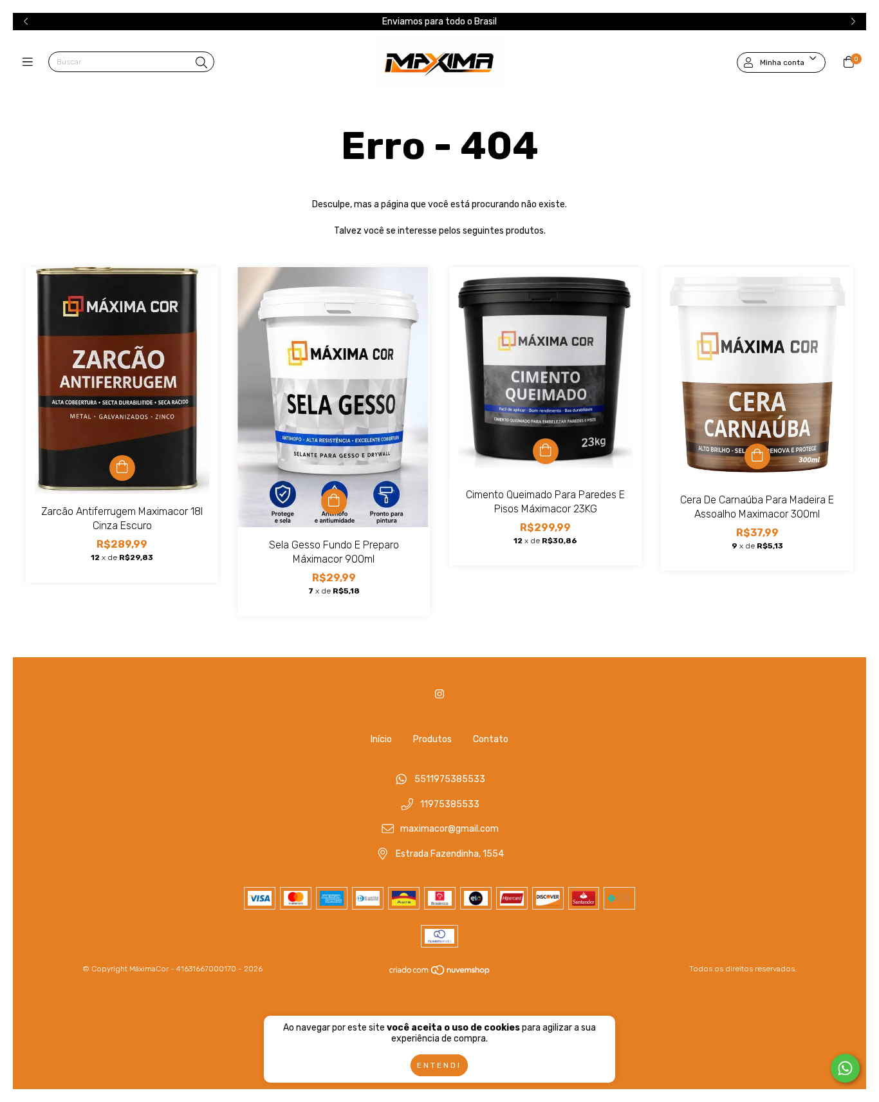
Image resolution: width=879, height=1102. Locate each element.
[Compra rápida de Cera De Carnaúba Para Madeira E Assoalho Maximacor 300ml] (757, 456)
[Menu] (30, 62)
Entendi (439, 1065)
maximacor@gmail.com (449, 829)
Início (381, 739)
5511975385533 (449, 779)
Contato (490, 739)
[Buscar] (201, 63)
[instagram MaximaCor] (439, 694)
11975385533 (449, 804)
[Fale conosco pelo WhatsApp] (845, 1068)
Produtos (432, 739)
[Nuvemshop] (440, 972)
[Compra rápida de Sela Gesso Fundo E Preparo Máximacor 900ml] (334, 501)
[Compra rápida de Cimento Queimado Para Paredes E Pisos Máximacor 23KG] (546, 451)
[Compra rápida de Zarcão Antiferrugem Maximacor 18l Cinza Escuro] (122, 468)
